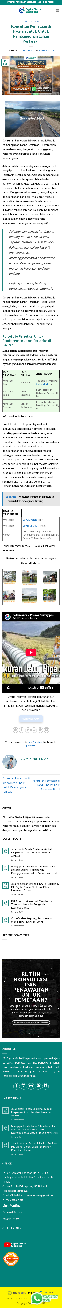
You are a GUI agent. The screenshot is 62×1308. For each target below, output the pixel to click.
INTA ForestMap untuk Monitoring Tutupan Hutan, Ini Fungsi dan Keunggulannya (31, 904)
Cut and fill (42, 384)
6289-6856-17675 (14, 1200)
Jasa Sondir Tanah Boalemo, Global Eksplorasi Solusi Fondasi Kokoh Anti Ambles (32, 853)
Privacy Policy (10, 1219)
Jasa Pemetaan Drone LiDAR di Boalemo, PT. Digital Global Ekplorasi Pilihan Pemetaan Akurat (35, 887)
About (10, 1298)
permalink (30, 745)
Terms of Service (12, 1212)
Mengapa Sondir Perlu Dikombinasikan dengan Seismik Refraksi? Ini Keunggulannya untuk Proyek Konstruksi (35, 870)
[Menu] (57, 10)
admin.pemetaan (47, 50)
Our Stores (22, 1298)
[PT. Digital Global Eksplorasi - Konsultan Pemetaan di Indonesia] (31, 10)
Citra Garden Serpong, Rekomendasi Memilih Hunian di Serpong (32, 920)
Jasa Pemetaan (31, 21)
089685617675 (31, 525)
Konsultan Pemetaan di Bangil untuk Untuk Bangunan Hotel (46, 785)
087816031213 (30, 520)
